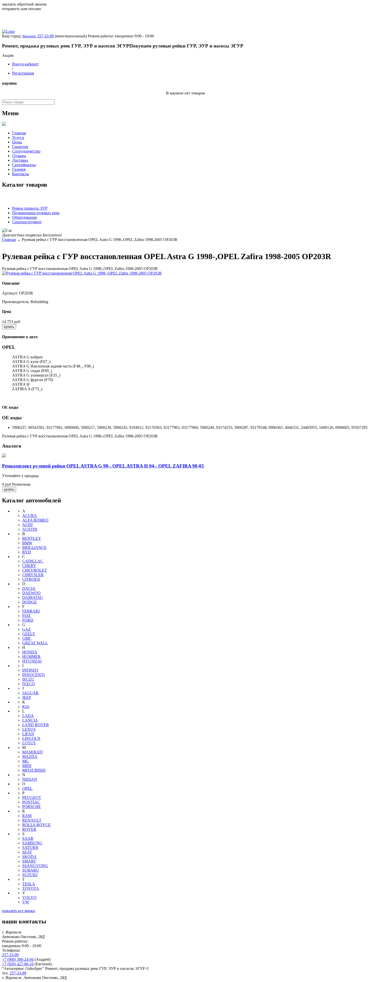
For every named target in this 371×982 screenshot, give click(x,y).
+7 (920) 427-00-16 (18, 964)
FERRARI (31, 611)
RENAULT (31, 820)
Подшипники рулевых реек (36, 213)
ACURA (29, 515)
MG (25, 761)
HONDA (29, 652)
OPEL (27, 788)
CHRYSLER (33, 575)
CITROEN (31, 579)
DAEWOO (31, 593)
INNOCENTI (33, 675)
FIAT (26, 615)
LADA (28, 716)
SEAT (27, 852)
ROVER (29, 829)
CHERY (29, 565)
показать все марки (18, 911)
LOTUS (29, 743)
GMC (27, 638)
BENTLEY (31, 538)
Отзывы (19, 156)
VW (25, 902)
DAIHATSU (32, 597)
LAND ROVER (35, 725)
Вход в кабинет (25, 64)
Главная (19, 133)
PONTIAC (31, 802)
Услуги (18, 137)
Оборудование (24, 217)
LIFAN (28, 734)
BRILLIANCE (34, 547)
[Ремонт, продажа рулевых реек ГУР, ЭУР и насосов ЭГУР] (8, 31)
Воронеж (29, 36)
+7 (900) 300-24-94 (18, 959)
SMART (29, 861)
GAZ (26, 629)
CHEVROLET (34, 570)
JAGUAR (30, 693)
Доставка (20, 160)
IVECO (28, 684)
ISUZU (28, 679)
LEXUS (29, 729)
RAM (27, 816)
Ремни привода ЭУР (29, 208)
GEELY (28, 634)
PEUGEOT (31, 797)
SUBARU (30, 870)
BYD (26, 552)
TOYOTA (30, 888)
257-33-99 (45, 36)
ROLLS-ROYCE (36, 825)
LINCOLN (31, 738)
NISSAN (29, 779)
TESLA (28, 884)
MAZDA (29, 756)
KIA (26, 706)
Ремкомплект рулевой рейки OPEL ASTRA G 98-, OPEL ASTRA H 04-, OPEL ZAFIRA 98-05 (103, 466)
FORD (27, 620)
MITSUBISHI (33, 770)
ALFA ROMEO (35, 520)
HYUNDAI (32, 661)
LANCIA (30, 720)
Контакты (20, 174)
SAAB (27, 838)
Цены (17, 142)
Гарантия (20, 146)
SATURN (30, 847)
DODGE (29, 602)
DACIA (28, 588)
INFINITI (30, 670)
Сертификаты (24, 165)
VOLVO (29, 897)
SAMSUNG (32, 843)
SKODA (29, 856)
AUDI (27, 525)
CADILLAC (32, 561)
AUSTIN (29, 529)
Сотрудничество (26, 151)
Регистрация (23, 73)
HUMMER (31, 656)
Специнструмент (27, 222)
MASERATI (32, 752)
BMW (27, 543)
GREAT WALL (35, 643)
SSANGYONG (35, 866)
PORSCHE (31, 806)
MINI (26, 766)
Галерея (18, 169)
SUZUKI (29, 875)
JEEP (26, 697)
